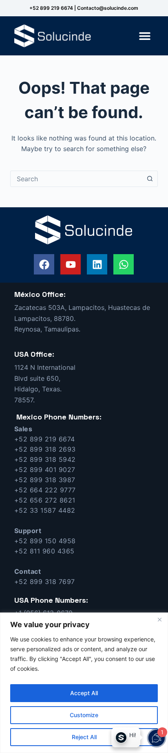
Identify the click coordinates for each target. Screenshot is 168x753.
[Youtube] (70, 264)
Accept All (84, 692)
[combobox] (76, 179)
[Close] (159, 619)
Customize (84, 714)
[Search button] (149, 179)
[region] (84, 682)
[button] (144, 35)
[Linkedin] (97, 264)
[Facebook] (44, 264)
